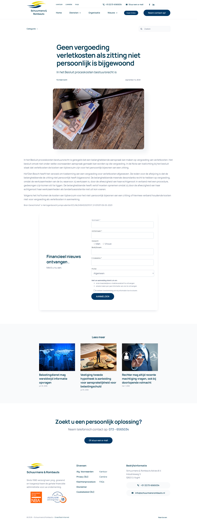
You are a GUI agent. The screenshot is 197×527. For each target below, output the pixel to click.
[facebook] (149, 4)
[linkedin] (153, 4)
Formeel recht (62, 80)
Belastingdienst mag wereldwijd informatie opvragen (53, 378)
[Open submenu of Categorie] (37, 28)
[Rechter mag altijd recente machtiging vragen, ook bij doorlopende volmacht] (140, 357)
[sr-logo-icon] (36, 2)
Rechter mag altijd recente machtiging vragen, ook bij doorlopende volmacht (139, 378)
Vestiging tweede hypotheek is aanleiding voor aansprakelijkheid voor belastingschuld (98, 380)
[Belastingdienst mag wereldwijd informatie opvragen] (57, 357)
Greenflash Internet (62, 517)
